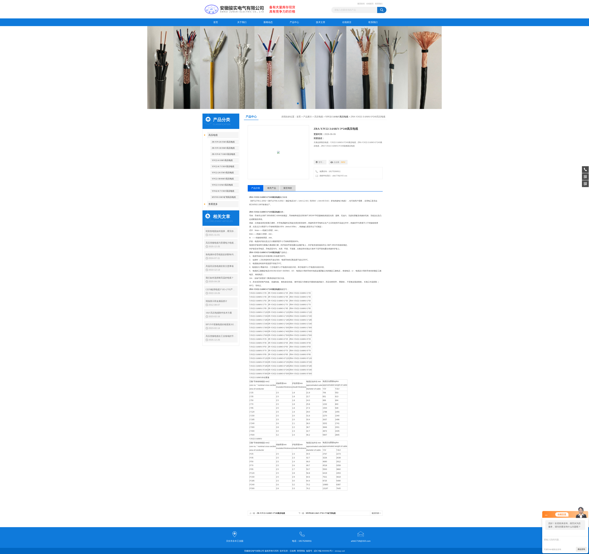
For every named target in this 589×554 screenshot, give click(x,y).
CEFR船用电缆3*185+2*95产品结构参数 (221, 289)
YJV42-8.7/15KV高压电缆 (223, 191)
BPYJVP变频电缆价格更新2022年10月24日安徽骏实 (221, 324)
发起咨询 (581, 549)
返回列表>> (376, 513)
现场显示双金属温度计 (216, 301)
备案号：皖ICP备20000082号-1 (319, 551)
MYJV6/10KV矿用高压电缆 (224, 197)
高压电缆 (213, 135)
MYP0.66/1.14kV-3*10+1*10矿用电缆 (321, 513)
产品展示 (307, 117)
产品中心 (294, 22)
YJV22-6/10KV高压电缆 (222, 160)
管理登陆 (301, 551)
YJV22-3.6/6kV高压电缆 (222, 185)
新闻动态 (268, 22)
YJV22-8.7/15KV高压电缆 (223, 166)
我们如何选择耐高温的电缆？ (220, 278)
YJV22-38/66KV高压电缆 (223, 179)
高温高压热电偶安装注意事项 (220, 266)
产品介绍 (255, 188)
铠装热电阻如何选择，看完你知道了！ (221, 231)
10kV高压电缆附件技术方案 (219, 313)
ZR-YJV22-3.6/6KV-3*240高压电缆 (271, 513)
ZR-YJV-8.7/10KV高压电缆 (223, 154)
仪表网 (293, 551)
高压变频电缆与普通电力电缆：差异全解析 (221, 243)
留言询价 (287, 188)
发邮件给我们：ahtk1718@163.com (333, 176)
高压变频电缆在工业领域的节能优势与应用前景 (221, 336)
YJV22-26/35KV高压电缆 (223, 172)
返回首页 (361, 4)
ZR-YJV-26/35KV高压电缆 (223, 142)
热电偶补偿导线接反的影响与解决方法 (221, 254)
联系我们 (379, 4)
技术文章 (320, 22)
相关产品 (271, 188)
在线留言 (370, 4)
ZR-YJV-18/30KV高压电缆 (223, 148)
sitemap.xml (340, 551)
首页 (215, 22)
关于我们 (241, 22)
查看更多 (213, 204)
